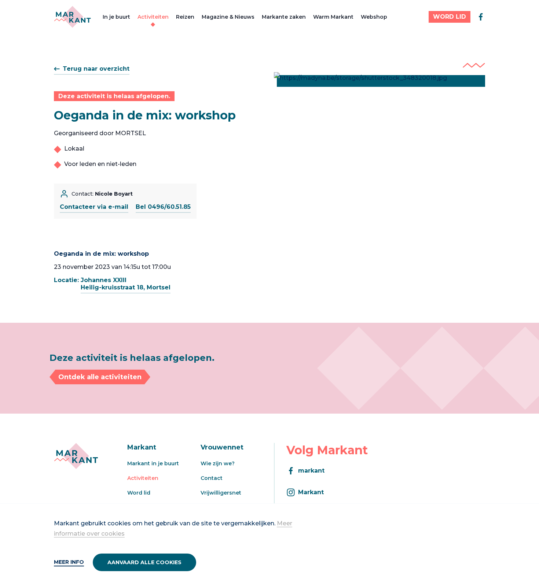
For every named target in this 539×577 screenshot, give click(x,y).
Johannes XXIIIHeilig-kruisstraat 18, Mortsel (125, 284)
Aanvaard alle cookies (144, 562)
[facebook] (480, 16)
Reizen (185, 17)
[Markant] (72, 17)
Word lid (138, 492)
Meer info (69, 562)
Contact (212, 478)
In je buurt (116, 17)
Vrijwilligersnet (221, 492)
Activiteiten (153, 17)
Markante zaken (284, 17)
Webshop (374, 17)
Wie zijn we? (218, 463)
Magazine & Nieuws (228, 17)
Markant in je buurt (153, 463)
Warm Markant (333, 17)
